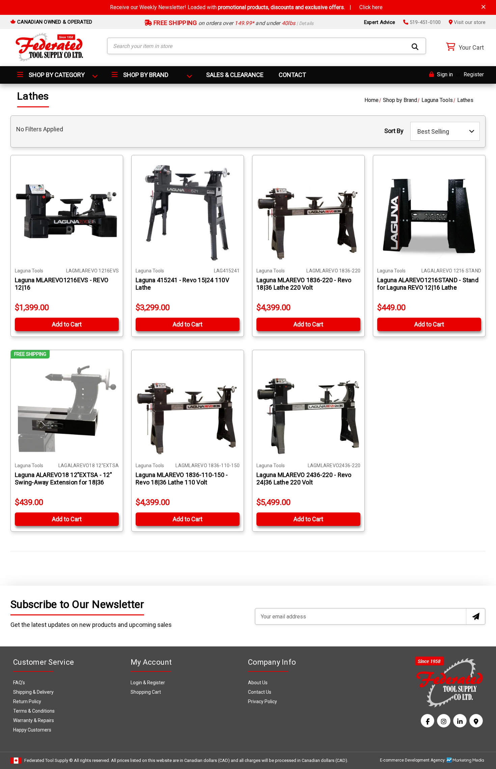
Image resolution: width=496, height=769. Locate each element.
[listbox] (445, 131)
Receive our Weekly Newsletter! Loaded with (246, 7)
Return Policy (27, 701)
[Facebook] (427, 720)
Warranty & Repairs (33, 720)
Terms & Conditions (34, 711)
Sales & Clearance (235, 74)
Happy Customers (32, 730)
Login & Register (148, 682)
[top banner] (483, 7)
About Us (258, 682)
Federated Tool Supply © (48, 760)
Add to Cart (67, 324)
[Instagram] (443, 720)
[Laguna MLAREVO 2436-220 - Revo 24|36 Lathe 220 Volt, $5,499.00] (308, 406)
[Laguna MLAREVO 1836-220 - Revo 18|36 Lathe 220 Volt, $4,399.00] (308, 211)
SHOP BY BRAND (145, 74)
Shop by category (56, 74)
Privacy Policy (262, 701)
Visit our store (469, 22)
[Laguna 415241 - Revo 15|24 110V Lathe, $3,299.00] (187, 211)
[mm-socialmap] (476, 720)
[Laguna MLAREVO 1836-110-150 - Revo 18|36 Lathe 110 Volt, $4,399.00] (187, 406)
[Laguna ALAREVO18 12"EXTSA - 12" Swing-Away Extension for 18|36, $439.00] (66, 406)
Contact (292, 74)
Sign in (444, 74)
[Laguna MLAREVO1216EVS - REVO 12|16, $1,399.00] (66, 211)
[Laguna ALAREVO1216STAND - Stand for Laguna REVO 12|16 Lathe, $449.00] (429, 211)
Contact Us (259, 692)
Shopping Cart (146, 692)
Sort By (394, 130)
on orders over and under (233, 23)
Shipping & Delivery (33, 692)
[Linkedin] (460, 720)
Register (474, 74)
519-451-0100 (424, 22)
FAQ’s (19, 682)
